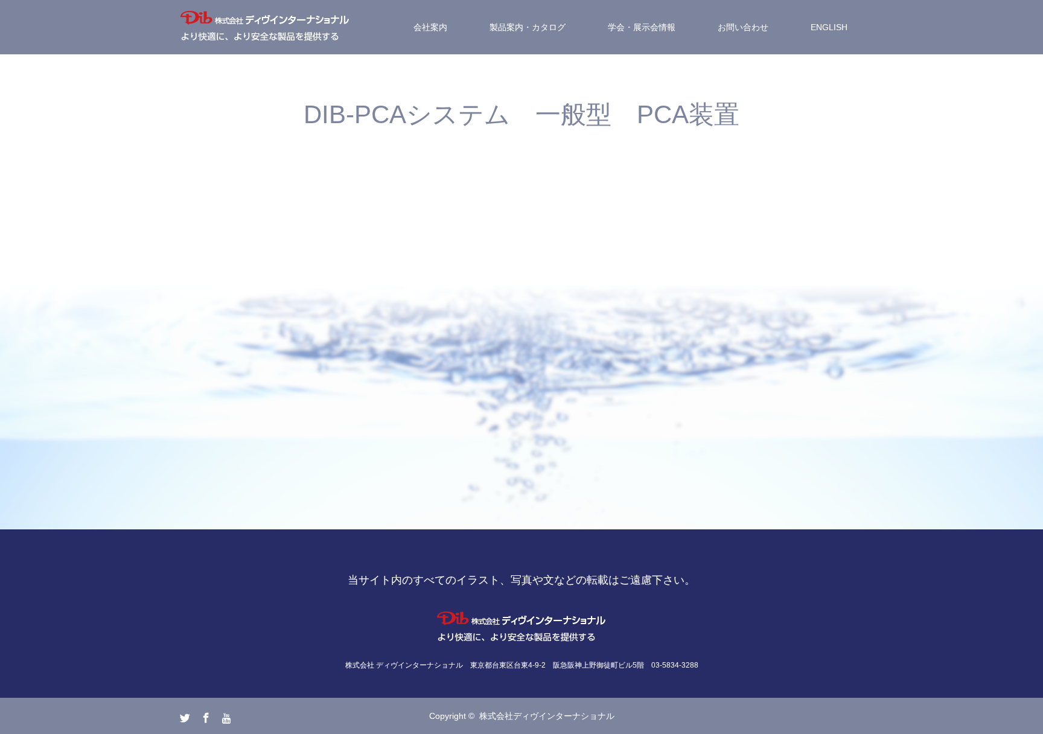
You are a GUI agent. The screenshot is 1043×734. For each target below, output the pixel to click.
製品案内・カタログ (528, 27)
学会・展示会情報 (641, 27)
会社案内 (430, 27)
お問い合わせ (743, 27)
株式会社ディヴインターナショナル (546, 716)
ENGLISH (829, 27)
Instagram (226, 715)
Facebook (205, 715)
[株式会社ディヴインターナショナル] (265, 27)
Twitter (183, 715)
